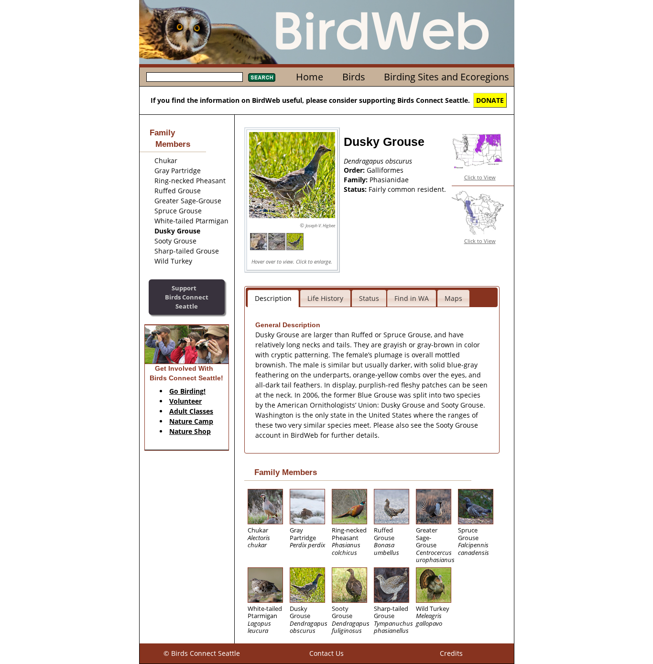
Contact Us (326, 653)
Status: (356, 189)
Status (369, 298)
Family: (357, 179)
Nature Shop (190, 431)
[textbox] (194, 77)
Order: (355, 170)
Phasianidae (389, 179)
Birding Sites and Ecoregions (446, 76)
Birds (353, 76)
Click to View (480, 177)
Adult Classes (191, 411)
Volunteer (185, 401)
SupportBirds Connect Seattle (186, 297)
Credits (451, 653)
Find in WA (411, 298)
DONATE (490, 100)
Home (309, 76)
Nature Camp (191, 421)
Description (273, 298)
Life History (325, 298)
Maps (453, 298)
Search (261, 77)
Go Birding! (187, 391)
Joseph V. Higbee (320, 225)
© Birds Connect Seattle (201, 653)
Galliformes (385, 170)
